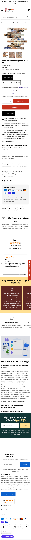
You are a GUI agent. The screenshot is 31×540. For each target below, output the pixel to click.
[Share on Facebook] (9, 208)
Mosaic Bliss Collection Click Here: (14, 138)
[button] (29, 270)
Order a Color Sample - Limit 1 (11, 83)
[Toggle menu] (2, 10)
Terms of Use (24, 432)
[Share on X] (15, 208)
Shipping (4, 69)
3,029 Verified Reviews (15, 245)
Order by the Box (8, 77)
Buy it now (15, 107)
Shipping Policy (18, 398)
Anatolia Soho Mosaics (15, 381)
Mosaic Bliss (18, 383)
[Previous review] (1, 263)
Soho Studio (10, 383)
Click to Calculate (23, 87)
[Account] (26, 10)
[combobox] (15, 17)
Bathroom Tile (11, 23)
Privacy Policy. (15, 434)
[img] (15, 243)
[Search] (27, 17)
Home (3, 23)
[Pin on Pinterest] (21, 208)
